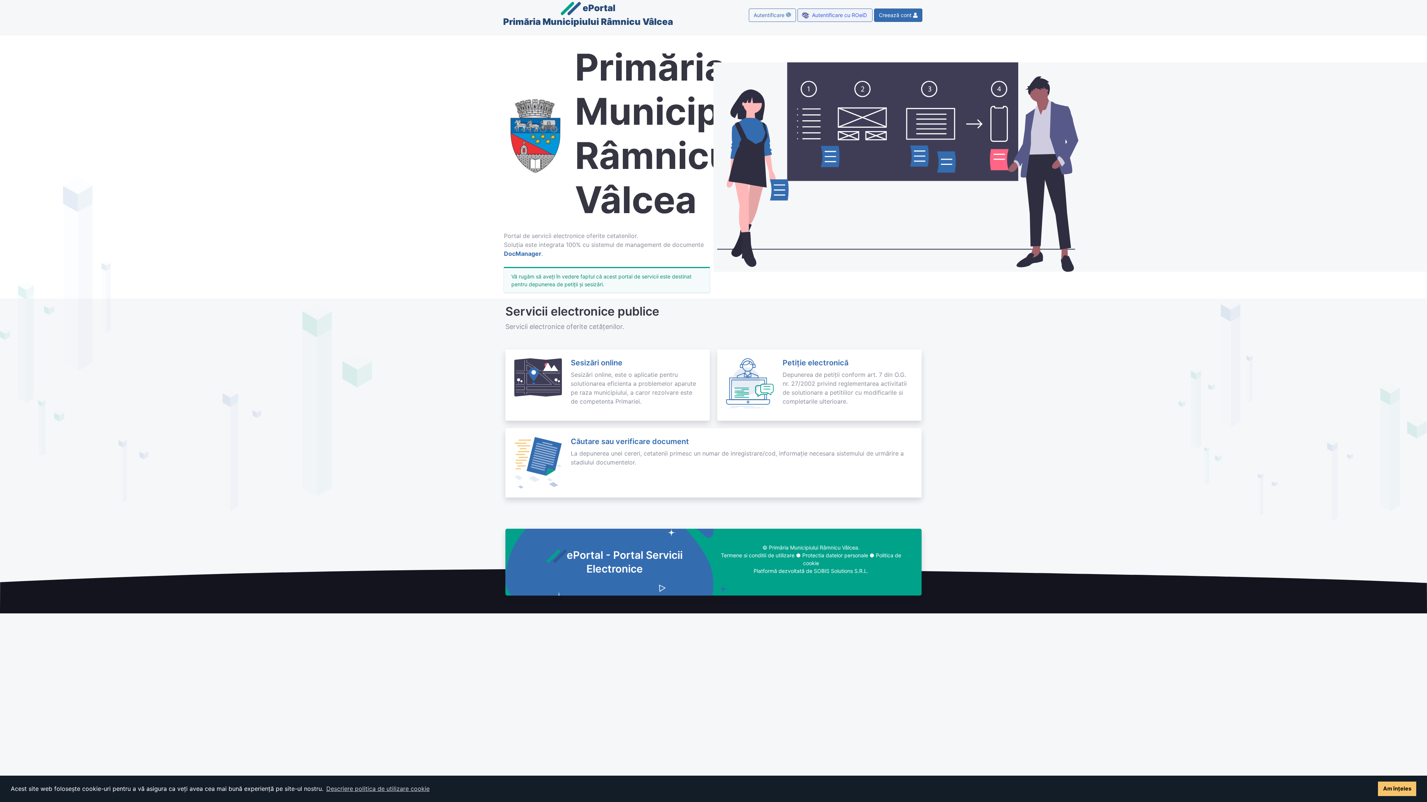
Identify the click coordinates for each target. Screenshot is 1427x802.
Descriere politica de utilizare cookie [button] (378, 788)
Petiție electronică (815, 362)
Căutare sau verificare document (630, 441)
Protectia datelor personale (835, 555)
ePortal (588, 15)
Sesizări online (596, 362)
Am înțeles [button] (1397, 788)
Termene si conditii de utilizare (758, 555)
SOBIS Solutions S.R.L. (841, 571)
